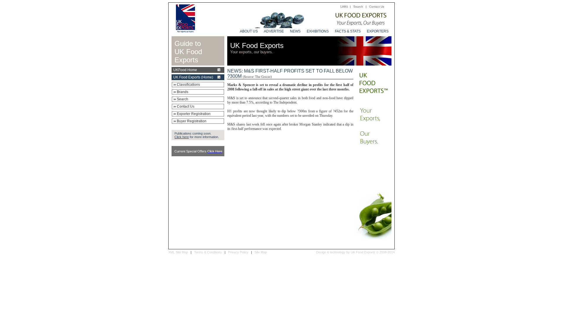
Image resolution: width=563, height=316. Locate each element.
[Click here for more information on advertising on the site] (320, 26)
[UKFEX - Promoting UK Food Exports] (185, 30)
